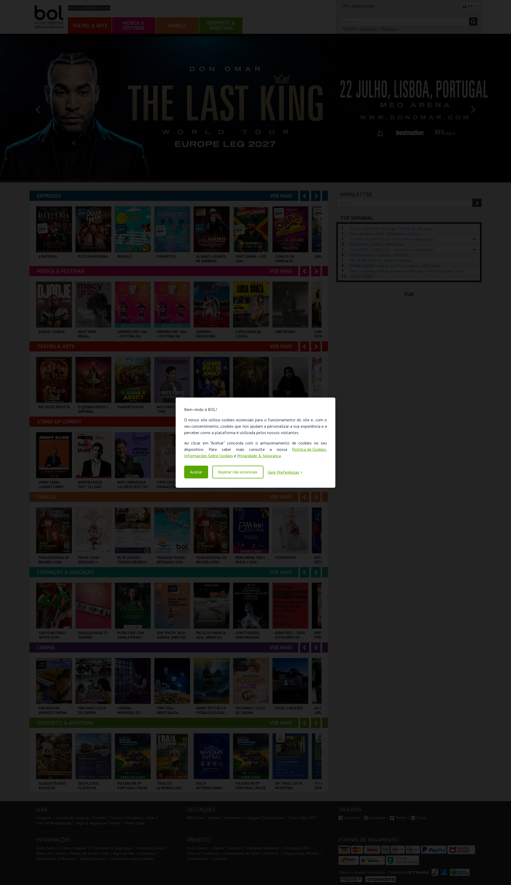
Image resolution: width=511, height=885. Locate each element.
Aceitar (196, 472)
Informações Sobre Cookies (208, 455)
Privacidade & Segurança (259, 455)
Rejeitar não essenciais (238, 472)
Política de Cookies (309, 449)
